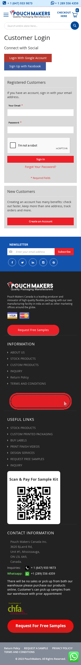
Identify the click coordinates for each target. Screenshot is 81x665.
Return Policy (19, 377)
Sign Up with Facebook (25, 66)
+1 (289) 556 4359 (42, 573)
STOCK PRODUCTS (23, 359)
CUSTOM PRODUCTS (24, 365)
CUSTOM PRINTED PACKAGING (31, 434)
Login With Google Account (28, 58)
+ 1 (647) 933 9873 (19, 3)
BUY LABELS (18, 440)
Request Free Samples (33, 330)
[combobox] (41, 25)
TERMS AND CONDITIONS (28, 383)
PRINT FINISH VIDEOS (25, 446)
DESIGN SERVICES (22, 453)
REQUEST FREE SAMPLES (27, 459)
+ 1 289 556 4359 (66, 3)
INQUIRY (16, 371)
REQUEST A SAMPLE (36, 648)
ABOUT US (17, 352)
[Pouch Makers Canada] (30, 14)
